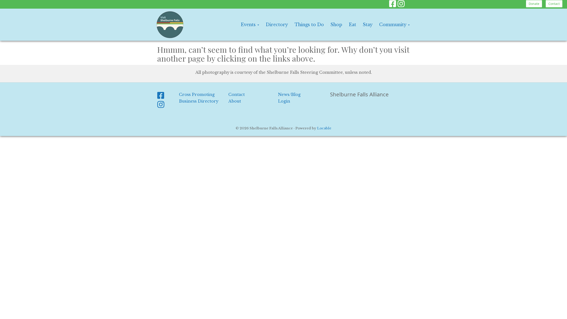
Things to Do (309, 24)
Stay (368, 24)
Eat (352, 24)
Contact (554, 4)
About (234, 101)
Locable (324, 128)
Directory (277, 24)
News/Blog (289, 94)
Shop (336, 24)
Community (393, 24)
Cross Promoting (197, 94)
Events (249, 24)
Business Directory (198, 101)
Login (284, 101)
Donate (534, 4)
